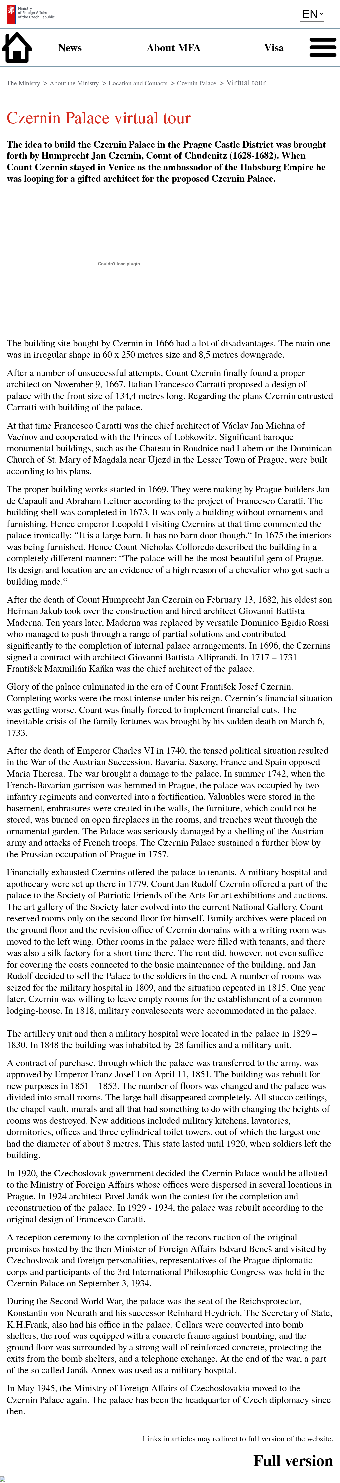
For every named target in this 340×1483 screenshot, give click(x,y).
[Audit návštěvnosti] (3, 1479)
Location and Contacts (138, 83)
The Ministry (23, 83)
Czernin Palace (196, 83)
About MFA (174, 47)
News (70, 47)
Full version (293, 1459)
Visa (274, 47)
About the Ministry (74, 83)
